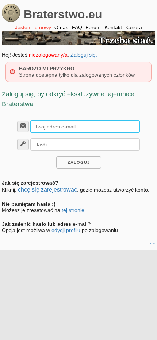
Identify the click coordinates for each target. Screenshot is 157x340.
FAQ (77, 27)
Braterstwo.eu (63, 14)
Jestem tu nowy (33, 27)
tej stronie (73, 210)
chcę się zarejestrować (47, 189)
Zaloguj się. (83, 55)
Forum (93, 27)
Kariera (133, 27)
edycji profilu (65, 230)
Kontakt (113, 27)
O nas (61, 27)
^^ (152, 244)
